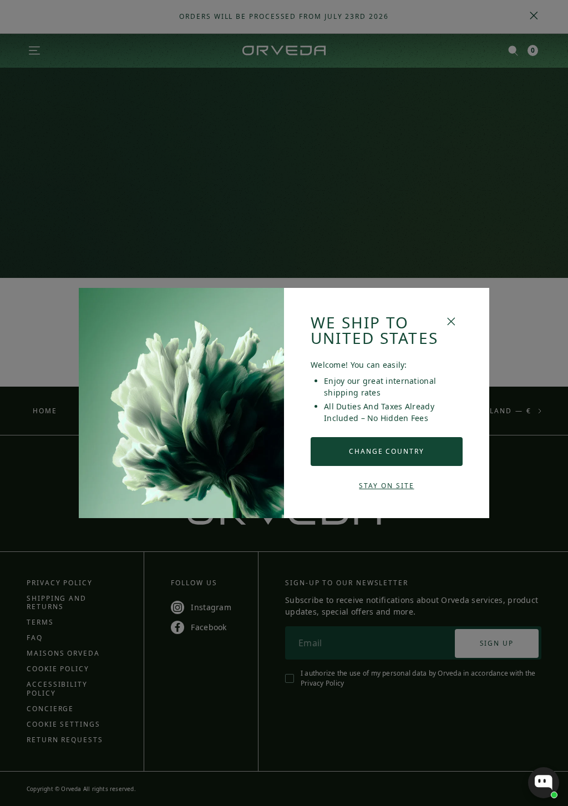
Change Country (386, 451)
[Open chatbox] (543, 782)
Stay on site (386, 485)
